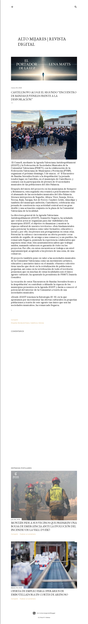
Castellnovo (34, 323)
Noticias (41, 323)
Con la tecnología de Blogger (45, 613)
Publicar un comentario (28, 534)
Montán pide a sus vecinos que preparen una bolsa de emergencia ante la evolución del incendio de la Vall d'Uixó (44, 526)
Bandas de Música (24, 323)
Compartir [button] (14, 320)
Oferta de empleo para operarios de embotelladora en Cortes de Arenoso (39, 592)
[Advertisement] (44, 20)
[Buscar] (75, 6)
